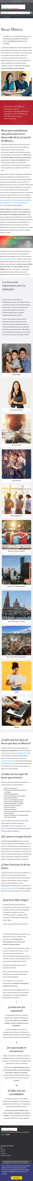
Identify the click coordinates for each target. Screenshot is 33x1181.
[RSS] (7, 1134)
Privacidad (3, 1149)
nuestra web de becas (9, 888)
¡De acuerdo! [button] (16, 1178)
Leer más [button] (4, 1173)
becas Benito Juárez (21, 753)
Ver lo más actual (16, 1)
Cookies (2, 1151)
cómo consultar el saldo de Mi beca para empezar (15, 200)
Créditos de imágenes (6, 1155)
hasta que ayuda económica (8, 259)
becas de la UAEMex (13, 763)
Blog (2, 1147)
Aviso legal (3, 1153)
